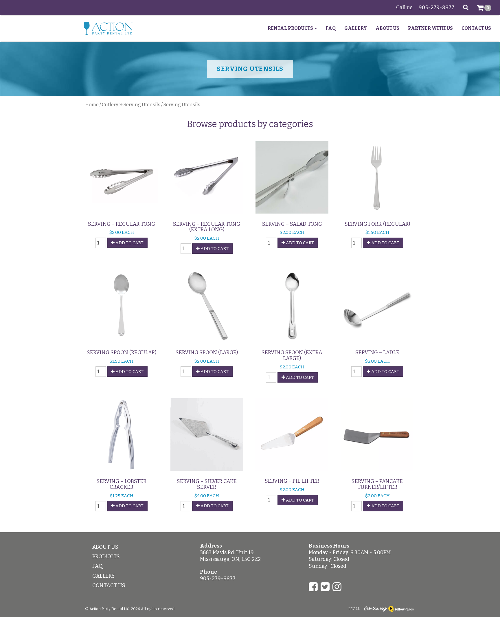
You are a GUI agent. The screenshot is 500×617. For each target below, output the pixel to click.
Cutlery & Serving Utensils (131, 104)
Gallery (355, 28)
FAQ (331, 28)
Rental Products (291, 28)
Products (106, 556)
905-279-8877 (436, 7)
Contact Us (476, 28)
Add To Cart (129, 242)
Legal (354, 609)
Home (92, 104)
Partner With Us (430, 28)
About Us (387, 28)
